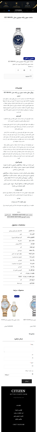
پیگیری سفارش (18, 419)
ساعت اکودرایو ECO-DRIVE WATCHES (18, 217)
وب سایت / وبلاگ (29, 371)
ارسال (26, 381)
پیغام (31, 344)
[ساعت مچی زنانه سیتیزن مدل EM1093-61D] (12, 306)
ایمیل (31, 363)
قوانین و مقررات (18, 410)
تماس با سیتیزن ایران (18, 416)
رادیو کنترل (8, 215)
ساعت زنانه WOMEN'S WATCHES (22, 215)
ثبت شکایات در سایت (18, 413)
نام (32, 354)
